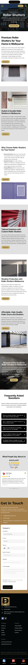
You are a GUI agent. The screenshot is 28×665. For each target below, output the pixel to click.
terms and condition (16, 580)
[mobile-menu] (26, 6)
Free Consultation (14, 2)
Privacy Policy (7, 654)
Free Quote (13, 663)
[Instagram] (5, 618)
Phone (5, 545)
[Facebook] (2, 618)
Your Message (6, 566)
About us (23, 663)
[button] (4, 548)
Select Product (7, 552)
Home (2, 654)
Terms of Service (16, 654)
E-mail (4, 538)
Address (5, 559)
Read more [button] (4, 484)
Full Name (5, 531)
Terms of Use (24, 654)
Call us (4, 663)
